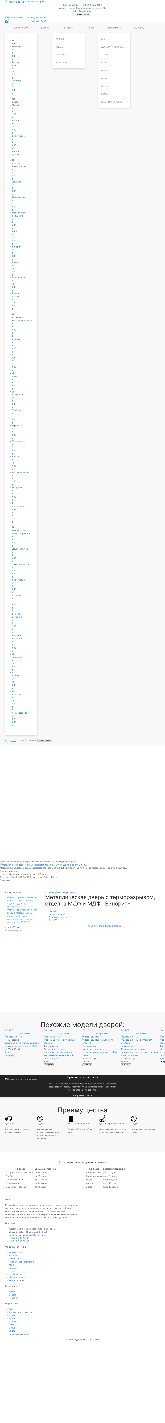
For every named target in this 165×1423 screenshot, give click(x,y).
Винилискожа (16, 1252)
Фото (104, 78)
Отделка (105, 70)
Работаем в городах (111, 102)
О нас (91, 28)
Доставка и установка (112, 47)
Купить (8, 1052)
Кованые (60, 47)
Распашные (61, 55)
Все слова (44, 754)
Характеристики (96, 926)
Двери (12, 1291)
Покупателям (114, 28)
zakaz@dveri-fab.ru (82, 11)
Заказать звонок (45, 740)
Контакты (139, 28)
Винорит (13, 1268)
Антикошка (61, 62)
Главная (7, 778)
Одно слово (30, 754)
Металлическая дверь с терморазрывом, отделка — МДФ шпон (99, 1052)
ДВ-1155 (86, 1030)
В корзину (10, 1055)
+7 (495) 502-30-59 (36, 20)
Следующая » (68, 892)
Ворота (45, 28)
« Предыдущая (52, 892)
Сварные (60, 39)
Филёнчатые (15, 1274)
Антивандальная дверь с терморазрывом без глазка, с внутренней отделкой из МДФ (59, 1052)
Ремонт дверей (16, 1280)
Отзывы (105, 86)
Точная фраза (14, 754)
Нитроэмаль (15, 1258)
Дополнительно (113, 926)
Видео (104, 94)
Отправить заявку (82, 1095)
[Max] (14, 17)
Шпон (12, 1271)
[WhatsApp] (7, 20)
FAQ (103, 39)
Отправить (53, 1364)
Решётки (68, 28)
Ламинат (13, 1255)
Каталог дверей (21, 28)
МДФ (11, 1265)
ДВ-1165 (9, 1030)
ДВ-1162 (125, 1030)
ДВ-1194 (48, 1030)
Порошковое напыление (21, 1261)
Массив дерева (17, 1277)
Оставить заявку (82, 14)
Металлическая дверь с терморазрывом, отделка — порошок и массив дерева (140, 1052)
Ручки (104, 62)
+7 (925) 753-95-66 (36, 17)
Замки (104, 55)
